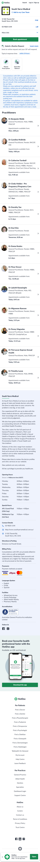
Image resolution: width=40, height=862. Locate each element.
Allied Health (20, 779)
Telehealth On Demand (20, 751)
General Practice (20, 775)
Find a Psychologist (20, 730)
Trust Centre (20, 827)
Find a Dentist (20, 714)
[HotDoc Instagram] (24, 839)
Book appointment (20, 39)
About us (20, 807)
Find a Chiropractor (20, 726)
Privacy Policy (20, 823)
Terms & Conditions (20, 819)
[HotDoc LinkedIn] (20, 839)
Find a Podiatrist (20, 722)
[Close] (2, 856)
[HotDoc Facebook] (16, 839)
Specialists (20, 787)
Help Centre (20, 759)
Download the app (20, 685)
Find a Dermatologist (20, 743)
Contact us (20, 815)
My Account (20, 755)
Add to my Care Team (21, 12)
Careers (20, 811)
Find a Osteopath (20, 738)
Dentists (20, 783)
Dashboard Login (20, 791)
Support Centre (20, 795)
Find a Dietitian (20, 734)
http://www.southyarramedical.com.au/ (19, 529)
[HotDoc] (5, 2)
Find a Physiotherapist (20, 718)
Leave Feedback (20, 763)
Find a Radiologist (20, 747)
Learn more (34, 46)
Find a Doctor (20, 710)
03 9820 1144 (10, 526)
